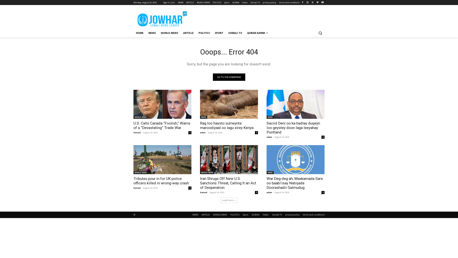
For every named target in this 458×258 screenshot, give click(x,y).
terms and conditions (314, 214)
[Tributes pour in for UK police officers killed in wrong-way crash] (162, 159)
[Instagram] (308, 3)
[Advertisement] (256, 18)
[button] (320, 33)
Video (266, 214)
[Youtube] (322, 3)
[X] (313, 3)
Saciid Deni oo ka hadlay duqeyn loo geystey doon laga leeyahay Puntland (293, 127)
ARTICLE (206, 214)
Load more (227, 200)
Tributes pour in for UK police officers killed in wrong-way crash (161, 180)
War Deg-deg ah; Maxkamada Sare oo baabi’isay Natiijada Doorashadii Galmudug (295, 183)
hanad (137, 132)
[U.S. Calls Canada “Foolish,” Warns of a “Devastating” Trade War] (162, 104)
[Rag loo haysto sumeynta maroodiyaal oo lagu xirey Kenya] (229, 104)
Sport (245, 214)
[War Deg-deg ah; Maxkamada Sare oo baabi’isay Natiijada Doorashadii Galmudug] (296, 159)
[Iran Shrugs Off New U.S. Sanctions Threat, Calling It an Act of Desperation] (229, 159)
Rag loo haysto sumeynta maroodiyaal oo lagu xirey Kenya (227, 125)
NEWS (203, 117)
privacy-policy (292, 214)
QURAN (255, 214)
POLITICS (234, 214)
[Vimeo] (317, 3)
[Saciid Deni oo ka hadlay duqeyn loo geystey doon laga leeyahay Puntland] (296, 104)
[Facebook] (303, 3)
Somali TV (277, 214)
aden (203, 132)
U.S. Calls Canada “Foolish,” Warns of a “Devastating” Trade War (161, 125)
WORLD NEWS (141, 117)
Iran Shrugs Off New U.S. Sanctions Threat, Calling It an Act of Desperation (228, 183)
